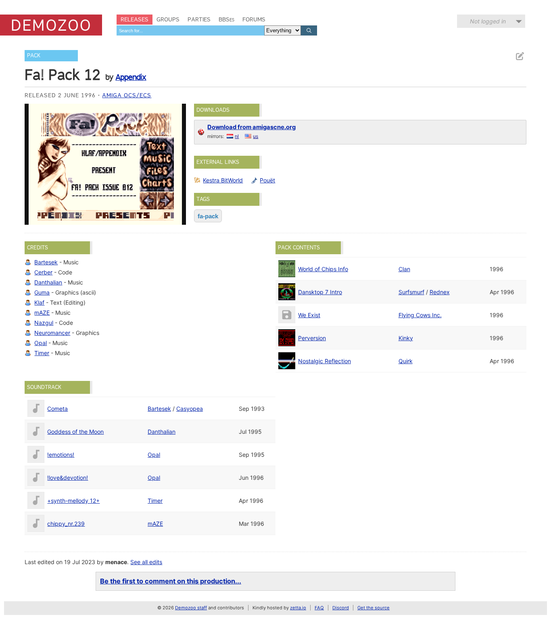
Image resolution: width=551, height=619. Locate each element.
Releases (134, 19)
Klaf (39, 302)
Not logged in (488, 21)
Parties (199, 19)
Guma (42, 292)
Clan (404, 269)
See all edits (146, 561)
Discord (340, 608)
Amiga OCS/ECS (126, 95)
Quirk (406, 361)
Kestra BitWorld (223, 180)
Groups (168, 19)
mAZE (42, 312)
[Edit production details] (519, 56)
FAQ (319, 608)
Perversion (312, 338)
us (255, 136)
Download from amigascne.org (251, 127)
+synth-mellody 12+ (73, 500)
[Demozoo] (51, 25)
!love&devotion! (67, 477)
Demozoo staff (191, 608)
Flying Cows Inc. (420, 315)
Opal (40, 342)
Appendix (130, 77)
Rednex (440, 292)
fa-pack (208, 216)
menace (116, 561)
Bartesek (46, 262)
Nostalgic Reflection (324, 361)
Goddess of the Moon (75, 431)
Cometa (57, 408)
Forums (253, 19)
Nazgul (43, 322)
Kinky (406, 338)
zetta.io (298, 608)
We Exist (309, 315)
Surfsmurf (411, 292)
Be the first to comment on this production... (170, 581)
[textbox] (190, 30)
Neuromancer (52, 332)
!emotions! (60, 454)
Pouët (267, 180)
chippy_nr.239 (66, 523)
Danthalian (48, 282)
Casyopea (189, 408)
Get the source (373, 608)
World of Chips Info (323, 269)
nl (237, 136)
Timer (41, 352)
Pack (33, 55)
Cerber (43, 272)
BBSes (226, 19)
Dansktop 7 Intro (320, 292)
